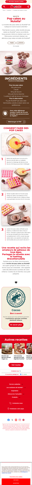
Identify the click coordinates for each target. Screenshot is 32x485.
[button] (22, 384)
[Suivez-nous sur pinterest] (23, 420)
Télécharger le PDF (15, 122)
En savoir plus (16, 325)
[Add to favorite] (16, 282)
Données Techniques (17, 427)
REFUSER (16, 480)
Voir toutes (16, 365)
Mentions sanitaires (6, 428)
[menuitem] (15, 387)
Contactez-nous (15, 371)
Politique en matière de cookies (22, 426)
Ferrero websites (14, 384)
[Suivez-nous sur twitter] (12, 420)
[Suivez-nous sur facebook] (8, 420)
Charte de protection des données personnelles (20, 428)
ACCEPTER (16, 483)
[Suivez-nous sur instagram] (20, 420)
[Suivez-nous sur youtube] (16, 420)
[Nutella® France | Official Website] (16, 6)
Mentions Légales (25, 427)
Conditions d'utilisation (7, 427)
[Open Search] (4, 7)
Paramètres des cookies (16, 476)
